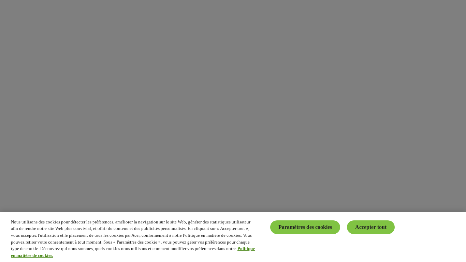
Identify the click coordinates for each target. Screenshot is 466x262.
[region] (233, 237)
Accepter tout (371, 227)
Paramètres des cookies (305, 227)
